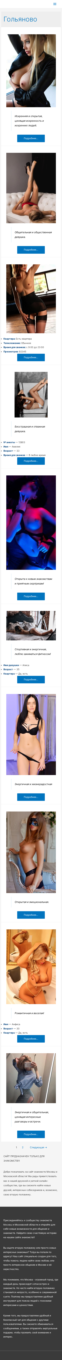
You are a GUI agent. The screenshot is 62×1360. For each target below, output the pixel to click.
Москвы (7, 1224)
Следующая (38, 1147)
